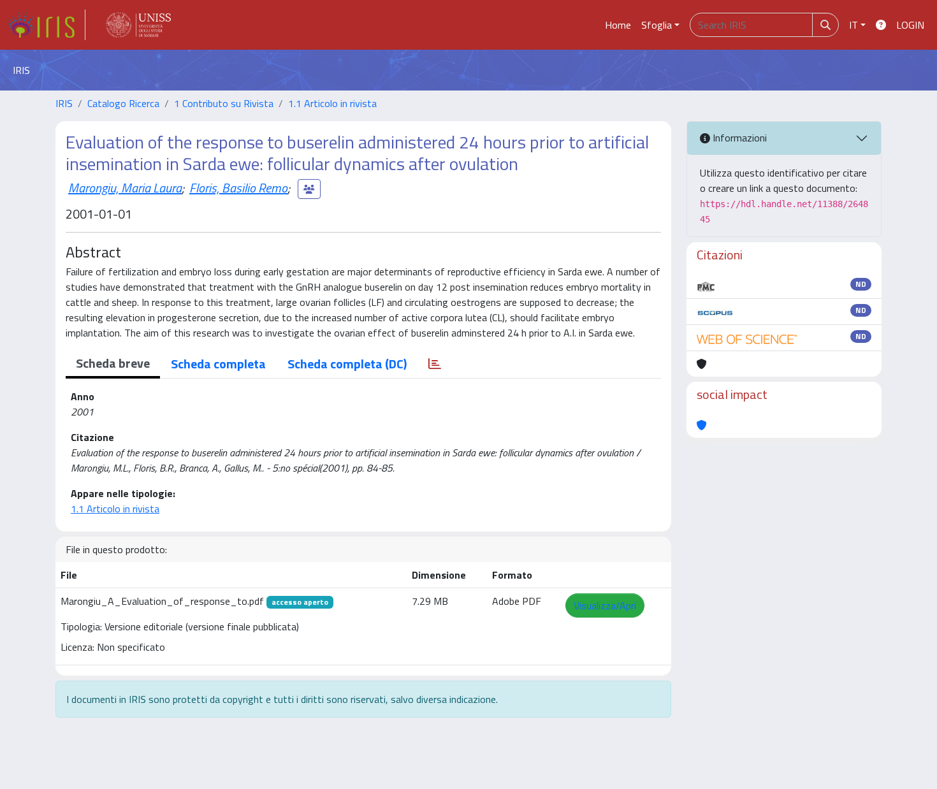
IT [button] (853, 25)
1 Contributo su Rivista (223, 103)
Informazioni (738, 137)
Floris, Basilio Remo (238, 188)
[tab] (435, 364)
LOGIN (910, 25)
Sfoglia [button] (656, 25)
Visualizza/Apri (605, 605)
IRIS (64, 103)
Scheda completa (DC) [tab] (347, 363)
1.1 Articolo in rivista (332, 103)
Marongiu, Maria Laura (125, 188)
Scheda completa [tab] (218, 363)
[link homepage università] (138, 25)
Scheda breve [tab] (113, 363)
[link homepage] (46, 25)
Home (618, 25)
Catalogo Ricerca (123, 103)
